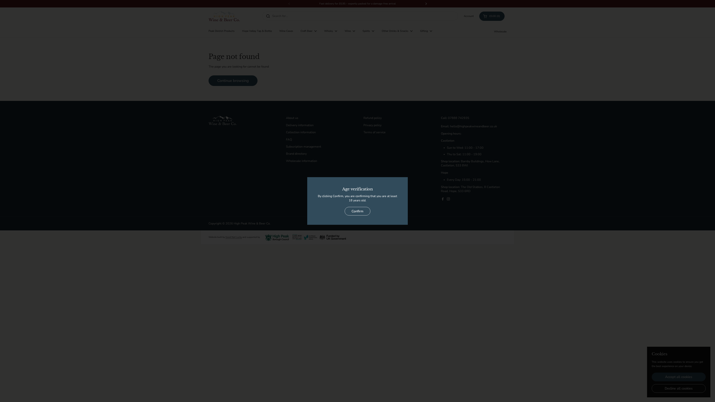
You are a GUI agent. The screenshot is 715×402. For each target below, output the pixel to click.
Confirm (357, 211)
